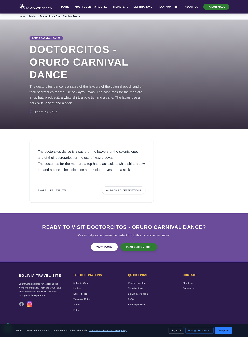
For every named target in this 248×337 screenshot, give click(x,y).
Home (22, 16)
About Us (191, 6)
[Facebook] (21, 304)
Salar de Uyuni (81, 283)
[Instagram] (29, 304)
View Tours (104, 246)
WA (64, 190)
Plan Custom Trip (138, 247)
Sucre (76, 304)
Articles (32, 16)
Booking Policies (136, 304)
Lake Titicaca (80, 293)
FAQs (131, 299)
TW (58, 190)
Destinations (142, 6)
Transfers (120, 6)
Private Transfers (137, 283)
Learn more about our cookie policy (108, 330)
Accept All (223, 330)
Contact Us (189, 288)
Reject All (176, 330)
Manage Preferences (199, 330)
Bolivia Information (138, 293)
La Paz (77, 288)
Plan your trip (168, 6)
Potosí (76, 310)
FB (51, 190)
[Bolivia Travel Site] (36, 7)
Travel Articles (135, 288)
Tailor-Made (216, 6)
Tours (65, 6)
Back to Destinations (125, 190)
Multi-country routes (91, 6)
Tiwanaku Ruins (81, 299)
